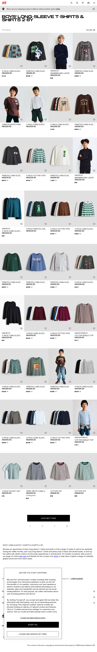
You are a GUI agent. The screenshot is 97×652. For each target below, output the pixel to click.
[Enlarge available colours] (4, 76)
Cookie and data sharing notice (32, 618)
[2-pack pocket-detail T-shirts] (12, 471)
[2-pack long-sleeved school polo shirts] (36, 104)
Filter (89, 30)
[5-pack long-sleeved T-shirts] (12, 51)
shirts (56, 556)
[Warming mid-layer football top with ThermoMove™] (60, 51)
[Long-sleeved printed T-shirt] (12, 104)
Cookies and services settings (33, 634)
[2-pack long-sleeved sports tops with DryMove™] (12, 209)
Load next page (48, 518)
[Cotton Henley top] (85, 313)
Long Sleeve (77, 579)
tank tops (22, 556)
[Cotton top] (60, 471)
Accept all (33, 625)
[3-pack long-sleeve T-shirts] (85, 209)
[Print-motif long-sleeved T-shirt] (36, 471)
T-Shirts (64, 579)
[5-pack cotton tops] (36, 155)
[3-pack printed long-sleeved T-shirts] (36, 209)
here (58, 9)
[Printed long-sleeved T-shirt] (36, 51)
